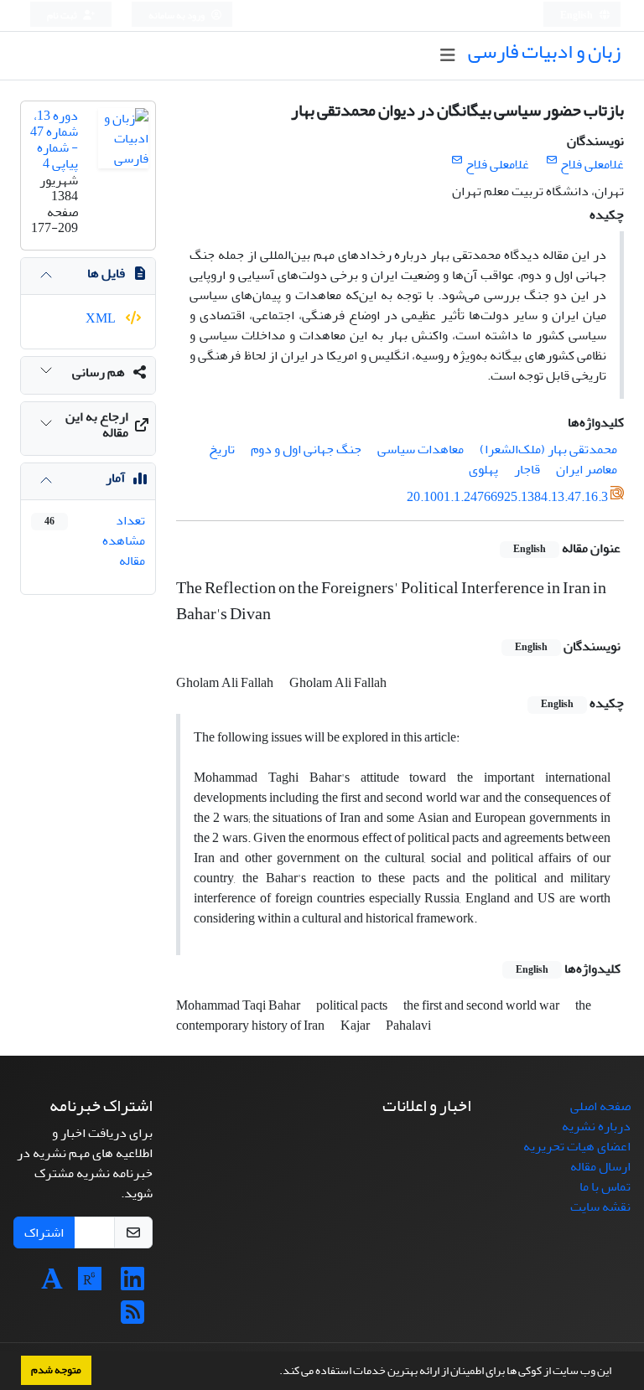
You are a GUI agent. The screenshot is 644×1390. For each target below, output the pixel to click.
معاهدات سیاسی (420, 449)
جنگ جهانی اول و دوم (306, 449)
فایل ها (106, 273)
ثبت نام (63, 15)
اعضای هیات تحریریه (577, 1146)
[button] (275, 1372)
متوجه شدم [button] (56, 1370)
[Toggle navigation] (447, 56)
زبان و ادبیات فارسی (544, 51)
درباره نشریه (596, 1126)
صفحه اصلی (600, 1106)
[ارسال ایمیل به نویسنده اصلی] (551, 160)
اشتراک (44, 1232)
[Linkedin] (132, 1284)
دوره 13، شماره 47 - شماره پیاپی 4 (54, 140)
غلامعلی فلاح (592, 164)
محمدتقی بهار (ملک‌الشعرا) (548, 449)
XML (102, 318)
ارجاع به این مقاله (96, 424)
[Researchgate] (90, 1284)
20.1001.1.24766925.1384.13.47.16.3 (507, 496)
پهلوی (483, 469)
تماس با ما (605, 1186)
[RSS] (132, 1318)
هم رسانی (98, 372)
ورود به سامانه (177, 15)
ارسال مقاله (600, 1166)
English (577, 15)
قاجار (527, 469)
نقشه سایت (600, 1206)
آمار (115, 477)
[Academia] (52, 1284)
